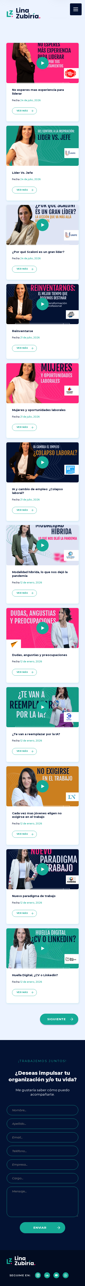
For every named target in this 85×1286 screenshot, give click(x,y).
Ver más (22, 110)
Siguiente (56, 1019)
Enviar (39, 1227)
